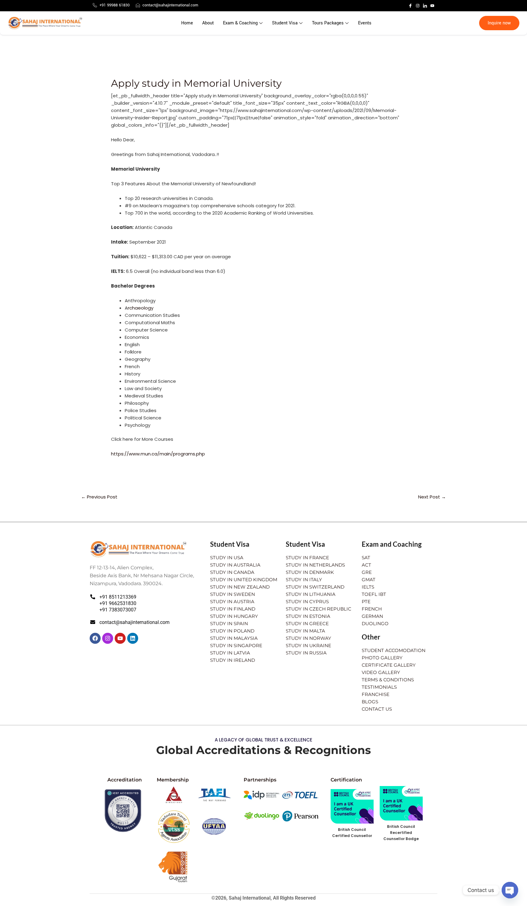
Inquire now (499, 23)
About (208, 23)
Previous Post (99, 497)
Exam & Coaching (240, 23)
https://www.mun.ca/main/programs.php (158, 454)
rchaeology (140, 308)
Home (187, 23)
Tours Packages (328, 23)
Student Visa (285, 23)
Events (364, 23)
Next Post (432, 497)
